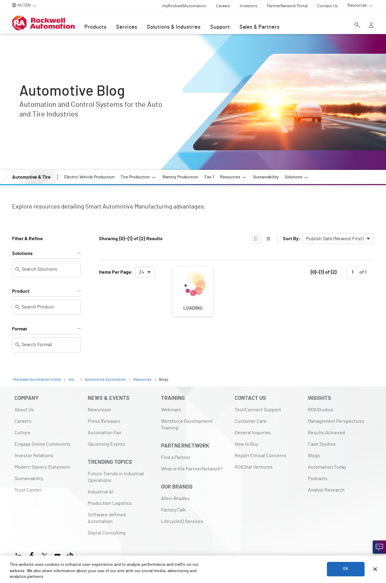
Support (220, 27)
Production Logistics (110, 503)
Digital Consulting (106, 532)
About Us (24, 409)
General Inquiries (253, 432)
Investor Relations (33, 455)
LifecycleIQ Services (182, 521)
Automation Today (327, 467)
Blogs (314, 455)
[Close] (375, 569)
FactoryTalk (173, 510)
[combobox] (338, 238)
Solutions (22, 253)
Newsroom (99, 409)
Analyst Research (326, 490)
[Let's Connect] (379, 547)
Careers (22, 421)
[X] (44, 555)
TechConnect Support (258, 409)
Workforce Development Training (187, 424)
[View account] (371, 26)
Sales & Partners (259, 27)
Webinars (171, 409)
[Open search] (357, 26)
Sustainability (28, 478)
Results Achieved (326, 432)
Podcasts (317, 478)
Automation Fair (105, 432)
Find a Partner (176, 457)
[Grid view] (268, 238)
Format (19, 329)
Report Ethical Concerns (260, 455)
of (363, 272)
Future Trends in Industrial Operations (116, 477)
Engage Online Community (42, 444)
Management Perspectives (336, 421)
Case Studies (322, 444)
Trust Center (27, 490)
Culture (22, 432)
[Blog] (70, 555)
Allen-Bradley (175, 498)
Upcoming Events (106, 444)
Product (21, 291)
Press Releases (104, 421)
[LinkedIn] (19, 555)
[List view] (256, 238)
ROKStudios (320, 409)
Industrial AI (100, 491)
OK (345, 569)
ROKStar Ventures (254, 467)
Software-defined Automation (107, 518)
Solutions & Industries (174, 27)
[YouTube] (57, 555)
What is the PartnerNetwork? (191, 469)
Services (126, 27)
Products (95, 27)
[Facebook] (31, 555)
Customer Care (251, 421)
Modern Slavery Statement (42, 467)
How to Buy (246, 444)
